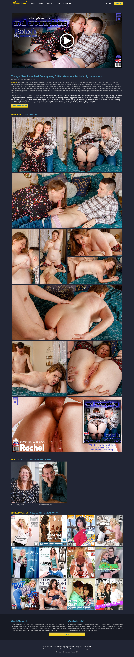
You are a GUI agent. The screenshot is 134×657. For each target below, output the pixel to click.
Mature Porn (90, 100)
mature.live (67, 3)
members (107, 3)
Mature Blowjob (71, 100)
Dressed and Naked (84, 98)
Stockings (68, 102)
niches (40, 3)
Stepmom (54, 102)
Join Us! (118, 3)
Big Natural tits (100, 96)
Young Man (92, 102)
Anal (43, 96)
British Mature (30, 98)
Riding (48, 102)
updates (32, 3)
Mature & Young (38, 100)
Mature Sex (109, 100)
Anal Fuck (49, 96)
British (22, 98)
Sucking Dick (77, 102)
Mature (29, 100)
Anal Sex (56, 96)
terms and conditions (71, 649)
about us (49, 3)
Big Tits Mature (117, 96)
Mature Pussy (100, 100)
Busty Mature (40, 98)
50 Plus (36, 96)
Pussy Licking (41, 102)
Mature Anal (48, 100)
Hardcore (113, 98)
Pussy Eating (30, 102)
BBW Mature (64, 96)
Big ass (72, 96)
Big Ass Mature (80, 96)
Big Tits (108, 96)
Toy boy (85, 102)
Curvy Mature (63, 98)
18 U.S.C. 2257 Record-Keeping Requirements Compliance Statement (67, 647)
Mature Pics (81, 100)
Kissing (23, 100)
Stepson (61, 102)
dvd (59, 3)
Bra (18, 98)
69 (40, 96)
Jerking (18, 100)
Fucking (107, 98)
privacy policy (86, 649)
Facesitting (95, 98)
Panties (23, 102)
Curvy (57, 98)
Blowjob (14, 98)
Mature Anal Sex (59, 100)
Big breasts (90, 96)
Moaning (117, 100)
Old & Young (15, 102)
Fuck (101, 98)
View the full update (20, 106)
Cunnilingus (50, 98)
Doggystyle (73, 98)
